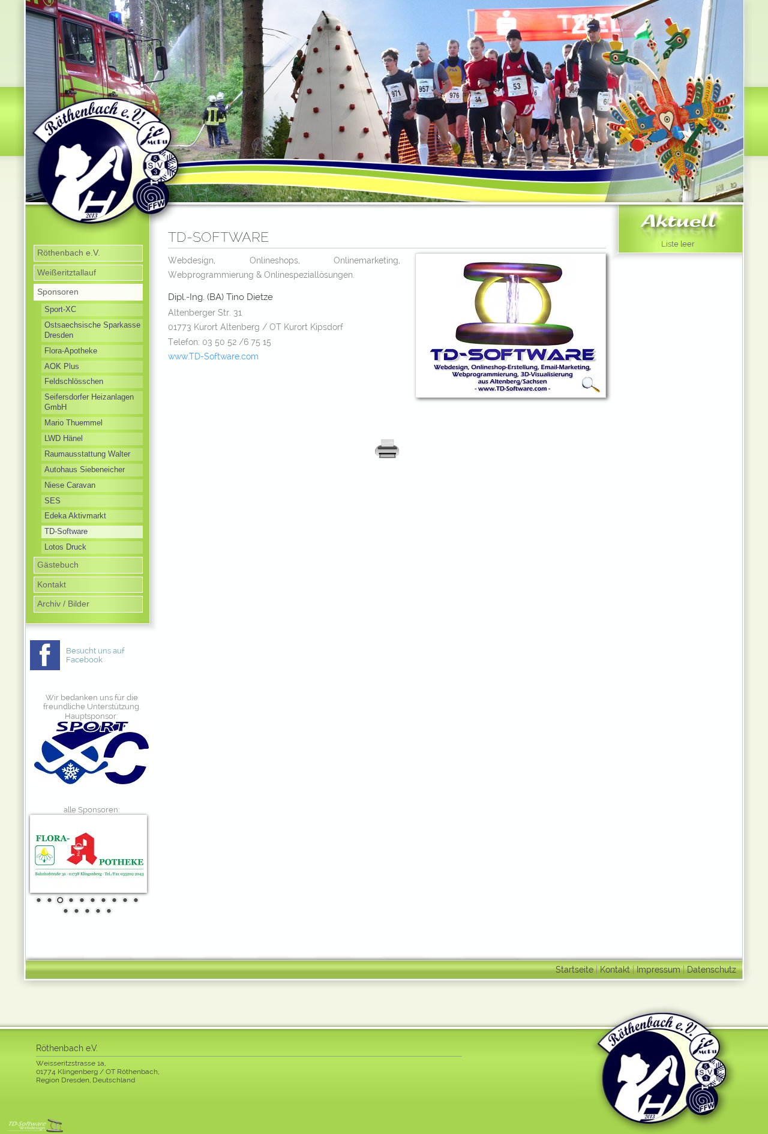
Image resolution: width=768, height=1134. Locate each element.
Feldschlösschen (73, 381)
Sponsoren (58, 291)
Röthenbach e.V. (68, 252)
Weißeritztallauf (66, 272)
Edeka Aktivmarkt (75, 515)
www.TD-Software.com (213, 356)
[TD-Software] (510, 400)
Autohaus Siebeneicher (84, 469)
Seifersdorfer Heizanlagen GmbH (89, 402)
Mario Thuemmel (73, 422)
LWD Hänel (63, 438)
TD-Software (66, 531)
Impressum (658, 969)
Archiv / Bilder (63, 603)
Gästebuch (58, 564)
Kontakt (51, 584)
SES (52, 500)
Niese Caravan (69, 485)
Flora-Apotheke (70, 350)
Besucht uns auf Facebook (95, 655)
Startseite (574, 969)
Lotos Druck (65, 546)
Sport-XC (60, 309)
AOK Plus (61, 366)
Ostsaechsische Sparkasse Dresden (92, 330)
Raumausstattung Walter (87, 453)
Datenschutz (711, 969)
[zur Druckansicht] (387, 456)
